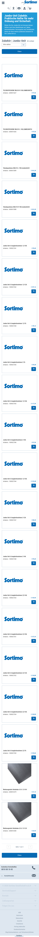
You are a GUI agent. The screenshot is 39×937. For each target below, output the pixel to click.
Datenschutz (19, 918)
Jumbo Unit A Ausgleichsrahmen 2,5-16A (15, 712)
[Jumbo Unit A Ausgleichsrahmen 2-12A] (19, 503)
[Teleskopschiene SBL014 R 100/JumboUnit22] (19, 193)
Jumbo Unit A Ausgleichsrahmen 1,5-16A (15, 479)
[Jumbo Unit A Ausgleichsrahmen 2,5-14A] (19, 581)
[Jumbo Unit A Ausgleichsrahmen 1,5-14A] (19, 387)
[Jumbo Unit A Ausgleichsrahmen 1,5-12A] (19, 270)
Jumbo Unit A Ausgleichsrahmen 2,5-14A (15, 595)
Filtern (19, 51)
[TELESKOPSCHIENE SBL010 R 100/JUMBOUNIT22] (19, 76)
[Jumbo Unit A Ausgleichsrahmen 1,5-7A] (19, 309)
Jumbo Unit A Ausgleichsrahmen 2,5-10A (15, 634)
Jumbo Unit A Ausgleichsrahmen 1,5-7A (14, 323)
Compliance (19, 924)
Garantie (19, 921)
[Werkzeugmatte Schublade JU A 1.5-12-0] (19, 814)
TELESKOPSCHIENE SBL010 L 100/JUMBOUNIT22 (17, 129)
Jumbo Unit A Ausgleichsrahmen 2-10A (14, 440)
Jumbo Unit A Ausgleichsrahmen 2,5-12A (15, 673)
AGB (19, 912)
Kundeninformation (19, 929)
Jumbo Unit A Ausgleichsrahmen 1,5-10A (15, 246)
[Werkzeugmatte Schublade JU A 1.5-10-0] (19, 775)
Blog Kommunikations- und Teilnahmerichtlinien (20, 932)
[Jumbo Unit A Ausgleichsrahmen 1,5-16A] (19, 464)
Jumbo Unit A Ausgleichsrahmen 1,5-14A (15, 401)
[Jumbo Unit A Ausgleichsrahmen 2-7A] (19, 348)
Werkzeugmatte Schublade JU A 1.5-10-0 (15, 789)
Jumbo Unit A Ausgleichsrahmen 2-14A (14, 556)
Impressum (19, 915)
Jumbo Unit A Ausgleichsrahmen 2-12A (14, 517)
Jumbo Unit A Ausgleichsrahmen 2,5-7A (14, 750)
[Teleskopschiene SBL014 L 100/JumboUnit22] (19, 154)
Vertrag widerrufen (19, 926)
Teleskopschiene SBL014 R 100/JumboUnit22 (16, 207)
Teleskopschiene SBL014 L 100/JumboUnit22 (16, 168)
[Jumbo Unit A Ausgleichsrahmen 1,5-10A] (19, 231)
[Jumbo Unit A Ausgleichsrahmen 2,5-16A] (19, 697)
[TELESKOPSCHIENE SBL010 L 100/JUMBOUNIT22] (19, 115)
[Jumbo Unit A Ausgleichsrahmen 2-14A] (19, 542)
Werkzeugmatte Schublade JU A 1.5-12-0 (15, 828)
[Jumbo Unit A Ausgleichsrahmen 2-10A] (19, 425)
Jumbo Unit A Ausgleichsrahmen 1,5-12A (15, 284)
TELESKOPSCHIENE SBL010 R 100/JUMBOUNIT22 (17, 90)
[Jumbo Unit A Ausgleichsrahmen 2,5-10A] (19, 620)
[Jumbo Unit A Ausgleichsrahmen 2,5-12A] (19, 659)
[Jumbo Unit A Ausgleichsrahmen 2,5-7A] (19, 736)
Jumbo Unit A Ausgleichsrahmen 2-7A (14, 362)
